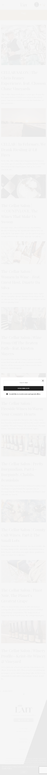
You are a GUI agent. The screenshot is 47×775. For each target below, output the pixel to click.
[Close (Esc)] (43, 381)
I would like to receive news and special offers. (25, 394)
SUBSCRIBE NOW (23, 388)
